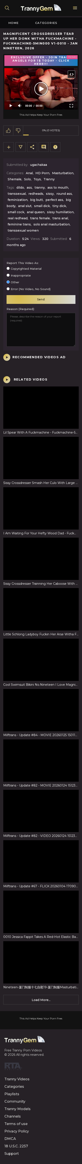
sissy (50, 194)
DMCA (10, 1139)
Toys (37, 179)
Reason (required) (20, 309)
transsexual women (23, 230)
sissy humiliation (60, 212)
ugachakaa (38, 165)
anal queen (35, 212)
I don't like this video (18, 130)
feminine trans (19, 224)
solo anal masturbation (51, 224)
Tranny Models (17, 1109)
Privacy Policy (16, 1131)
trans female (40, 218)
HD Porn (42, 173)
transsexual (17, 194)
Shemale (14, 179)
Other (15, 282)
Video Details (21, 147)
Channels (12, 1116)
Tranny (49, 179)
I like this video (8, 130)
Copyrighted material (26, 268)
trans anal (60, 218)
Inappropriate (21, 275)
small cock (16, 212)
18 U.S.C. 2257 (16, 1146)
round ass (64, 194)
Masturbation (62, 173)
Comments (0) (44, 147)
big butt (36, 200)
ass (29, 188)
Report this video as (22, 263)
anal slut (24, 206)
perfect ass (54, 200)
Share (32, 147)
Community (14, 1101)
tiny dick (59, 206)
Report (55, 147)
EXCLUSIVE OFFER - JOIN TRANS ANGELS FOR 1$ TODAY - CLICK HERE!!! (41, 61)
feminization (18, 200)
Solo (27, 179)
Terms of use (16, 1124)
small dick (42, 206)
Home (13, 23)
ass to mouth (57, 188)
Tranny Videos (17, 1079)
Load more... (41, 1000)
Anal (29, 173)
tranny (40, 188)
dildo (20, 188)
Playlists (11, 1094)
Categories (46, 23)
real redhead (18, 218)
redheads (35, 194)
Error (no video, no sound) (31, 289)
